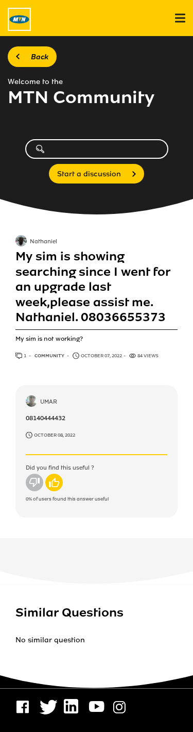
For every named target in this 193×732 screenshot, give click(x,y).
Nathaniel (43, 242)
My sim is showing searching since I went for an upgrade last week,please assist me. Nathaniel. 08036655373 (92, 286)
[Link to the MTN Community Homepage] (19, 19)
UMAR (48, 402)
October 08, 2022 (54, 435)
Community (49, 356)
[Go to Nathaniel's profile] (21, 241)
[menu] (180, 18)
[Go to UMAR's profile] (31, 402)
